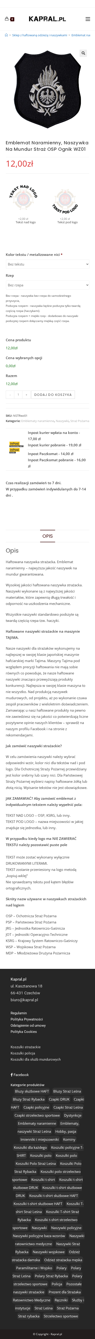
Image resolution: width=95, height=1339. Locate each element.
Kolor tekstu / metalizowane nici (34, 254)
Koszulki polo (40, 1155)
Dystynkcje (72, 1115)
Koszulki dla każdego (30, 1147)
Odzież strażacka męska (63, 1260)
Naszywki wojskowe (49, 1252)
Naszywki (62, 421)
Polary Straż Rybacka (51, 1276)
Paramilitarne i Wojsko (34, 1268)
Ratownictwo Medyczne (31, 1300)
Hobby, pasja (65, 1131)
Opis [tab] (47, 536)
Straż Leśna (44, 1308)
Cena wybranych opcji (24, 358)
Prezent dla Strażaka (65, 1292)
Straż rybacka (28, 1316)
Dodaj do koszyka (53, 394)
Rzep (10, 275)
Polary (61, 1268)
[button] (83, 53)
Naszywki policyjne (66, 1227)
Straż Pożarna (79, 421)
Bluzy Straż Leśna (67, 1091)
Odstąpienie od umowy (28, 1025)
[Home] (6, 35)
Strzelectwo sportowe (61, 1316)
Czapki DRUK (59, 1099)
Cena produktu (18, 340)
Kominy (69, 1139)
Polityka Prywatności (27, 1019)
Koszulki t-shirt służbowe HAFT (53, 1195)
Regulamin (19, 1013)
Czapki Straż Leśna (68, 1107)
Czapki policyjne (36, 1107)
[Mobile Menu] (88, 19)
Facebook (21, 1075)
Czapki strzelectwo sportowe (37, 1115)
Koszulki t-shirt (43, 1179)
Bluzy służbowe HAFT (32, 1091)
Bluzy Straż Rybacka (29, 1099)
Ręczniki (61, 1300)
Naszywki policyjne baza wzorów (39, 1235)
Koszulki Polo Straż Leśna (36, 1163)
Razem (11, 376)
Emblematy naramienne (37, 421)
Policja (57, 1284)
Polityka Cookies (24, 1032)
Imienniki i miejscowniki (40, 1139)
